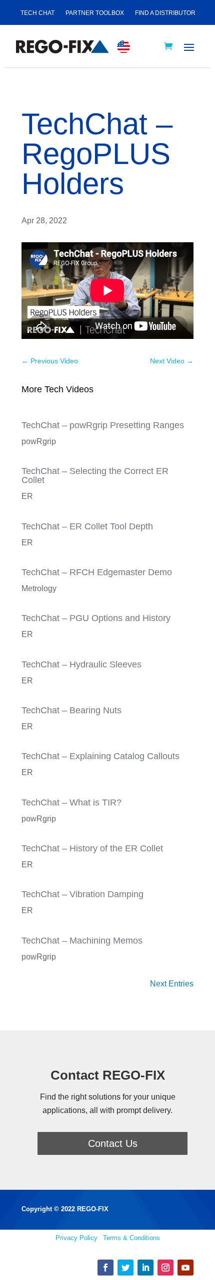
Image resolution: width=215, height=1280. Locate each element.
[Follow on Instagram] (166, 1268)
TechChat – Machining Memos (82, 941)
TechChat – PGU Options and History (96, 618)
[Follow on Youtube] (186, 1268)
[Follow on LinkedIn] (146, 1268)
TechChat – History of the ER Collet (92, 848)
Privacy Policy (77, 1238)
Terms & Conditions (131, 1238)
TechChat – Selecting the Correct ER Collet (95, 475)
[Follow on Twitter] (126, 1268)
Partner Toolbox (95, 12)
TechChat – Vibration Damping (83, 894)
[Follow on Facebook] (106, 1268)
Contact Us (113, 1143)
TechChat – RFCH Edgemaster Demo (97, 572)
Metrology (39, 588)
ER (27, 496)
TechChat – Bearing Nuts (72, 710)
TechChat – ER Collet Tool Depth (87, 526)
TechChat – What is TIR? (72, 802)
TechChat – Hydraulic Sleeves (82, 664)
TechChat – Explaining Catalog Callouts (101, 756)
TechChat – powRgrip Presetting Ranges (103, 425)
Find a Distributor (165, 12)
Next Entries (172, 983)
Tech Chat (37, 12)
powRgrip (39, 441)
